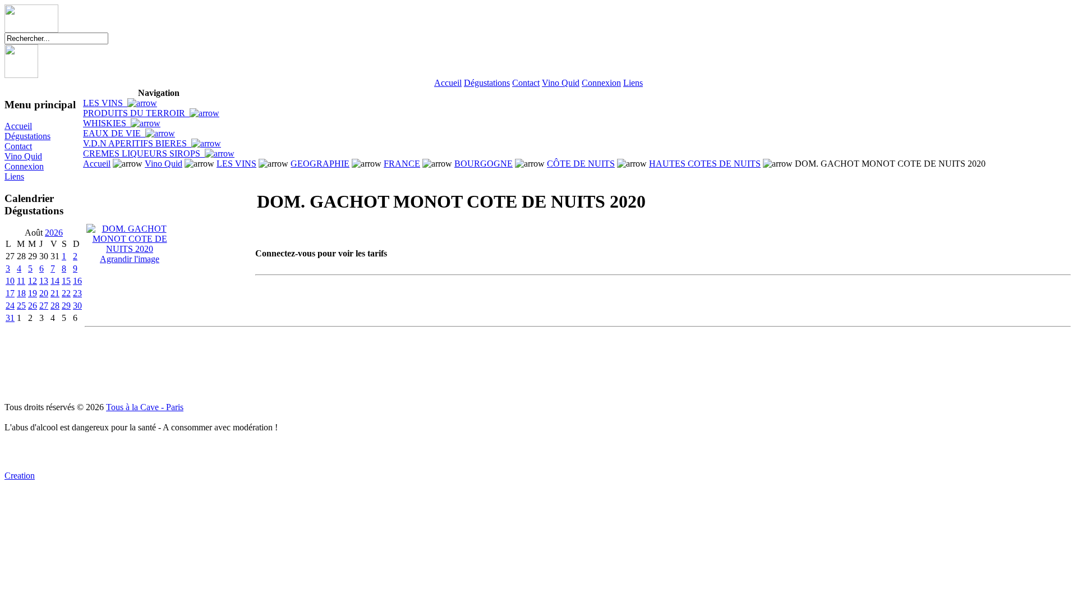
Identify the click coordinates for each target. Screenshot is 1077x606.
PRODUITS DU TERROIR (136, 113)
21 (54, 293)
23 (77, 293)
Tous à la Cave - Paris (144, 407)
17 (10, 293)
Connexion (601, 83)
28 (54, 305)
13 (43, 281)
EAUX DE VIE (114, 133)
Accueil (448, 83)
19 (32, 293)
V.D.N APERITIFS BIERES (137, 143)
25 (21, 305)
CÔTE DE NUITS (581, 163)
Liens (633, 83)
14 (54, 281)
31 (10, 318)
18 (21, 293)
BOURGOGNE (483, 163)
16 (77, 281)
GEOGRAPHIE (320, 163)
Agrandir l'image (129, 259)
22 (66, 293)
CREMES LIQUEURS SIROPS (144, 153)
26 (32, 305)
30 (77, 305)
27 (43, 305)
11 (21, 281)
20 (43, 293)
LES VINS (105, 103)
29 (66, 305)
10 (10, 281)
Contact (526, 83)
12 (32, 281)
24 (10, 305)
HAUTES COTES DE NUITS (705, 163)
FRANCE (402, 163)
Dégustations (487, 83)
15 (66, 281)
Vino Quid (560, 83)
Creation (19, 475)
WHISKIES (107, 123)
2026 (54, 232)
